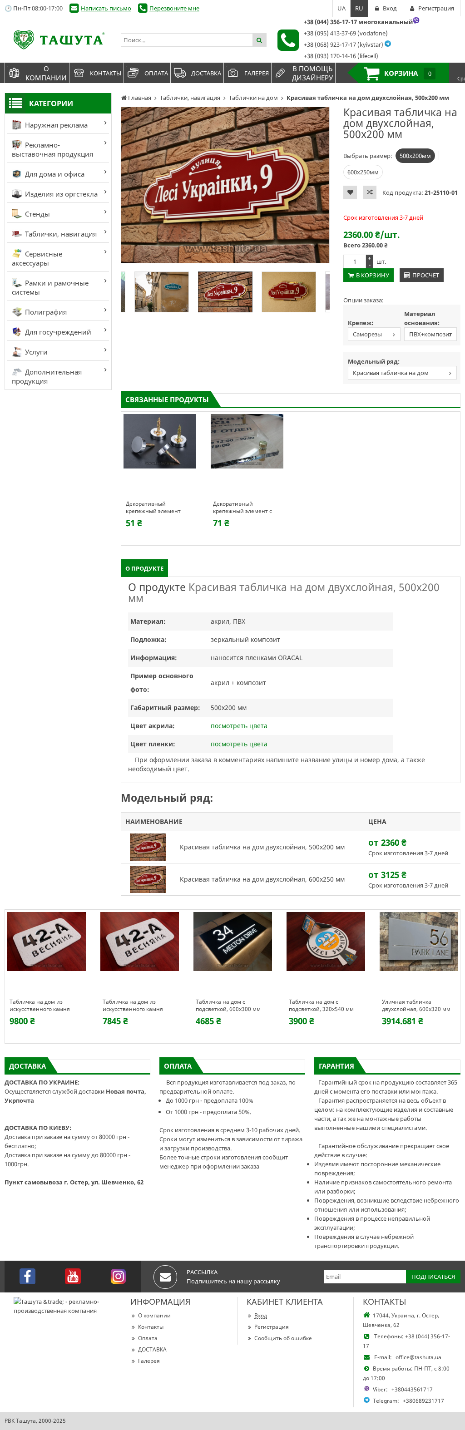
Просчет (425, 275)
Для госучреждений (57, 331)
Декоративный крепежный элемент (153, 507)
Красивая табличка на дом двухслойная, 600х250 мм (262, 879)
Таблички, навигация (60, 233)
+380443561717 (412, 1389)
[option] (225, 185)
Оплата (148, 1338)
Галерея (149, 1361)
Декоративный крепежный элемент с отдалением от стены (242, 507)
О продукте (144, 568)
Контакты (150, 1327)
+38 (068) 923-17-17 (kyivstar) (343, 44)
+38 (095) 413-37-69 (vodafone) (346, 33)
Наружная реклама (55, 124)
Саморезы (367, 334)
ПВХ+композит (430, 334)
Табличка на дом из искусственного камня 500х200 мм (133, 1005)
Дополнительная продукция (47, 376)
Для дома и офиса (53, 173)
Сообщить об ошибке (283, 1338)
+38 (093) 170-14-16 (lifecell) (341, 56)
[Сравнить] (369, 192)
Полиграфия (45, 311)
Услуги (35, 351)
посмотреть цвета (239, 725)
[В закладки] (350, 192)
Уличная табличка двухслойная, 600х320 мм (416, 1005)
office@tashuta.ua (418, 1357)
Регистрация (271, 1327)
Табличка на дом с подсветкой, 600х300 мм (228, 1005)
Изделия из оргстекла (60, 193)
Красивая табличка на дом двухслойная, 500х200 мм (388, 374)
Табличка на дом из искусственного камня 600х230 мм (40, 1005)
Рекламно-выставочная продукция (52, 149)
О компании (154, 1315)
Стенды (36, 213)
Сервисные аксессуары (37, 258)
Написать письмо (106, 8)
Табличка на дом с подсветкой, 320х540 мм (321, 1005)
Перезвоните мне (174, 8)
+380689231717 (423, 1401)
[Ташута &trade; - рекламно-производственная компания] (58, 40)
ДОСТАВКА (152, 1349)
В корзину (372, 275)
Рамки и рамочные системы (50, 287)
